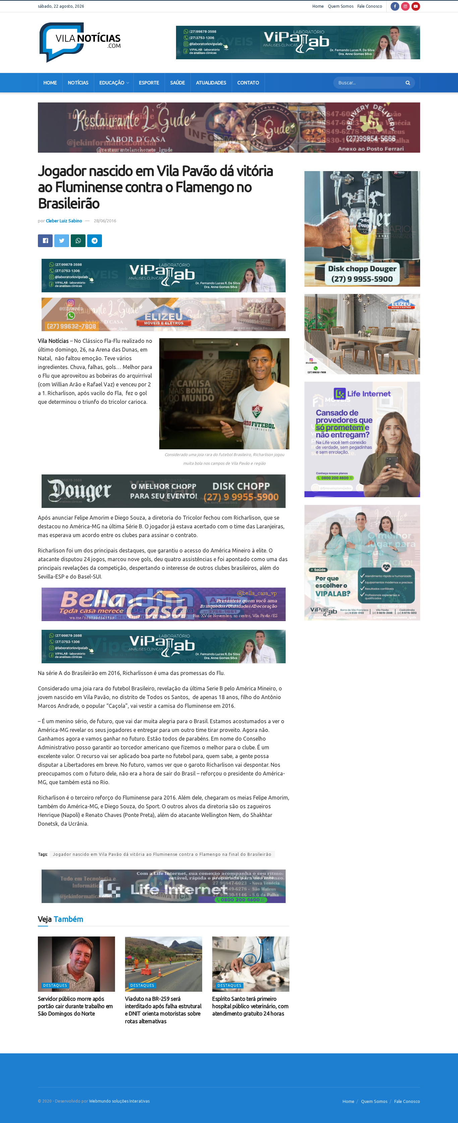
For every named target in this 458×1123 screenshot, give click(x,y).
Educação (112, 82)
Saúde (177, 82)
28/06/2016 (105, 220)
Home (318, 6)
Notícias (78, 82)
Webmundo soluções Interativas (119, 1101)
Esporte (149, 82)
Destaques (55, 985)
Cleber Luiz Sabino (64, 220)
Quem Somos (340, 6)
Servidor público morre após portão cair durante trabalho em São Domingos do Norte (75, 1006)
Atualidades (211, 82)
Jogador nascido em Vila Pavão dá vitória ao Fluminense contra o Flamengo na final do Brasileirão (162, 854)
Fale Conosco (369, 6)
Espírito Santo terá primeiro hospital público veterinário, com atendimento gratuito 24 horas (250, 1006)
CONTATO (248, 82)
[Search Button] (408, 83)
